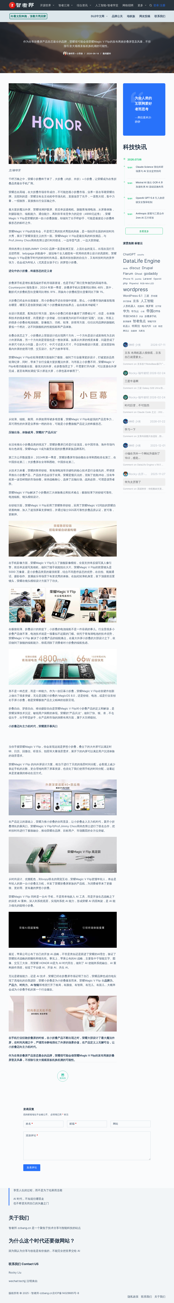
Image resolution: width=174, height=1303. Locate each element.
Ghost (138, 273)
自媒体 (134, 330)
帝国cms (153, 311)
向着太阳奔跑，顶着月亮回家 (28, 16)
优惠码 (140, 306)
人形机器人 (129, 306)
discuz (134, 268)
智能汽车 (151, 321)
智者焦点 (139, 321)
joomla (138, 279)
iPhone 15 (128, 278)
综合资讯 (82, 5)
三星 (146, 295)
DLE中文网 (97, 16)
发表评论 (32, 1167)
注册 (162, 5)
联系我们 (159, 16)
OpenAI (157, 278)
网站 (115, 1123)
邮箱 (72, 1123)
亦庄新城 (127, 301)
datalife (140, 255)
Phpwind (133, 283)
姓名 (29, 1123)
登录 (156, 5)
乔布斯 (154, 296)
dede (125, 268)
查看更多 (144, 231)
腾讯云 (126, 330)
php (125, 283)
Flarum (128, 273)
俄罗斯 (149, 306)
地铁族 (131, 16)
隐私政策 (133, 1296)
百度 (155, 326)
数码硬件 (107, 53)
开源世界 (45, 5)
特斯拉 (136, 326)
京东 (136, 301)
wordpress (135, 289)
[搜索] (151, 5)
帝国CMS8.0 (130, 316)
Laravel (147, 278)
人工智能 (147, 301)
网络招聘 (128, 5)
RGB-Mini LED (147, 283)
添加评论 (32, 1135)
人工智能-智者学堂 (106, 5)
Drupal (147, 268)
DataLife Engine (141, 261)
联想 (160, 326)
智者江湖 (63, 5)
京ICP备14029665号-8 (65, 1293)
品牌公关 (117, 16)
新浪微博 (127, 321)
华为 (126, 311)
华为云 (135, 311)
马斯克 (142, 330)
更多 (140, 5)
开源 (141, 316)
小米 (143, 311)
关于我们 (159, 1296)
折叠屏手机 (150, 316)
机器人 (126, 326)
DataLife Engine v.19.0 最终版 (152, 464)
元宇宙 (158, 306)
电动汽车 (146, 326)
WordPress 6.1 (132, 295)
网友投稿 (144, 16)
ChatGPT (129, 254)
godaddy (151, 273)
